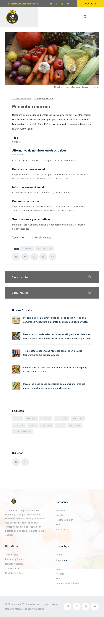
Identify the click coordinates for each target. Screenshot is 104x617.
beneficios (61, 419)
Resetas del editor (65, 519)
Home (59, 554)
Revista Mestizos (14, 563)
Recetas (46, 419)
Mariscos (46, 425)
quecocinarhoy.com (38, 604)
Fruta (17, 419)
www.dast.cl (38, 608)
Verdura (27, 248)
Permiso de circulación (67, 582)
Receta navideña (22, 432)
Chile (32, 425)
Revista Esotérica (14, 572)
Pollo (60, 425)
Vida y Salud (11, 554)
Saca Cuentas (12, 568)
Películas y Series (14, 559)
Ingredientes (62, 528)
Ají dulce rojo (45, 248)
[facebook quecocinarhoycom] (51, 3)
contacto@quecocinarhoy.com (23, 3)
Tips (58, 524)
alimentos (75, 425)
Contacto (90, 3)
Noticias (60, 515)
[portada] (12, 17)
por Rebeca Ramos (23, 98)
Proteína (19, 425)
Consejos (78, 419)
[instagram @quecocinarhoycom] (56, 3)
